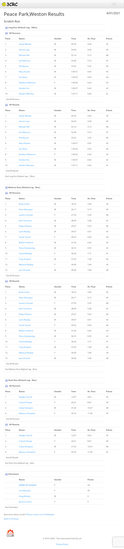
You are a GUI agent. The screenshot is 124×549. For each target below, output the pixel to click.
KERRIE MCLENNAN (27, 485)
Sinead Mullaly (25, 253)
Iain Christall (24, 270)
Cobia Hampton (26, 408)
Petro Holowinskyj (27, 248)
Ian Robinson (24, 60)
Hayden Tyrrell (25, 397)
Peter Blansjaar (26, 209)
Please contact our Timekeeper (40, 514)
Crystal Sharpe (25, 402)
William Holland (26, 242)
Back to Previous (11, 518)
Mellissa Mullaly (26, 264)
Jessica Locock (25, 501)
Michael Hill (24, 55)
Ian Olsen (23, 77)
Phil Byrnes (24, 66)
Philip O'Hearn (25, 226)
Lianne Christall (26, 215)
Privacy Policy (62, 544)
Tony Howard (25, 259)
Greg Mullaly (24, 496)
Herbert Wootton (26, 93)
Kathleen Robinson (27, 82)
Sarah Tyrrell (25, 237)
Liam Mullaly (24, 231)
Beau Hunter (24, 71)
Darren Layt (24, 49)
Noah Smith (24, 204)
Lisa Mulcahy (25, 490)
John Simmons (25, 220)
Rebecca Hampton (27, 413)
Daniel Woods (25, 44)
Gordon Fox (24, 88)
